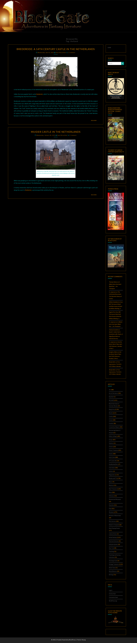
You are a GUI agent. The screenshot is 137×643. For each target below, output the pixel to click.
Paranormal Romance (115, 499)
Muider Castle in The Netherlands (55, 131)
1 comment (71, 52)
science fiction (113, 534)
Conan (110, 420)
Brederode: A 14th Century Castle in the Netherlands (56, 49)
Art (110, 389)
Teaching (111, 551)
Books (110, 413)
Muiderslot (39, 94)
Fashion (111, 443)
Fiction (111, 446)
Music (110, 482)
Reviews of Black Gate (115, 515)
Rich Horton (112, 521)
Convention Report (114, 427)
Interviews (112, 467)
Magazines (112, 475)
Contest (111, 423)
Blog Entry (112, 409)
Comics (111, 416)
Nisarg (84, 640)
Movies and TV (113, 478)
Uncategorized (113, 560)
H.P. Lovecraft (112, 460)
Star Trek (111, 548)
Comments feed (113, 597)
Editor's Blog (112, 436)
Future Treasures (113, 450)
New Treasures (113, 489)
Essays (111, 439)
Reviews (111, 512)
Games (111, 453)
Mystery (111, 485)
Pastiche (111, 505)
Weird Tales (112, 567)
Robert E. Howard (113, 525)
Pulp (110, 508)
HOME (109, 47)
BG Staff (111, 400)
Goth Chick (112, 457)
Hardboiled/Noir (113, 464)
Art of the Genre (113, 393)
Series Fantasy (113, 537)
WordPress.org (113, 601)
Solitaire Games (113, 544)
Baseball (111, 397)
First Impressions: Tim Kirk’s (115, 364)
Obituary (111, 496)
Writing (111, 574)
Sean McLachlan (61, 52)
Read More (94, 120)
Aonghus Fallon (113, 352)
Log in (110, 590)
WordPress (72, 640)
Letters (111, 471)
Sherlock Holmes (113, 541)
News (110, 492)
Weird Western (113, 571)
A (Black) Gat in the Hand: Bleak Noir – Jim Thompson (115, 324)
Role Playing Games (114, 528)
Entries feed (112, 594)
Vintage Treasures (114, 564)
